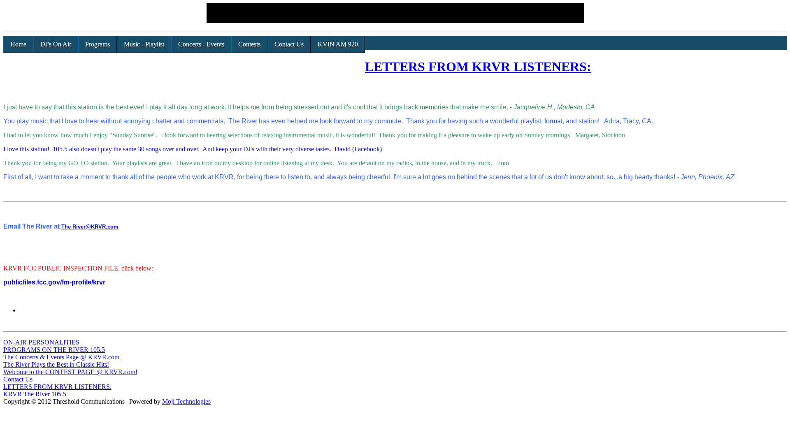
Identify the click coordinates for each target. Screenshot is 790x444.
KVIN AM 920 (338, 44)
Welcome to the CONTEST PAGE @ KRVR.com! (70, 371)
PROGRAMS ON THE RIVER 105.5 (54, 349)
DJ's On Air (55, 44)
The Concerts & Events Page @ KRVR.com (61, 357)
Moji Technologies (186, 401)
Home (18, 44)
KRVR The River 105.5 (34, 394)
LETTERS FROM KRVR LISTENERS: (478, 66)
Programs (97, 44)
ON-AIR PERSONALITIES (41, 342)
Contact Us (289, 44)
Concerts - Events (201, 44)
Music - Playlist (144, 44)
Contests (249, 44)
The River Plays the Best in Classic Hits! (56, 364)
